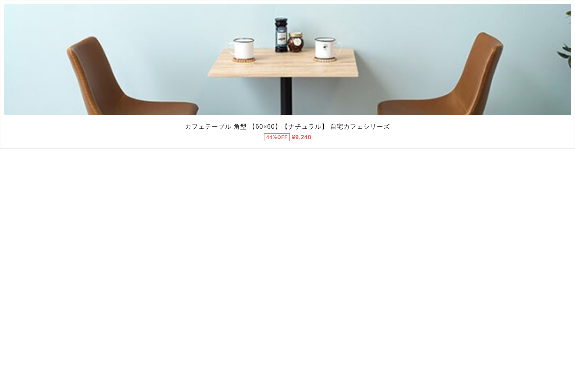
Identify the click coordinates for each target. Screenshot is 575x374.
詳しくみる (287, 60)
